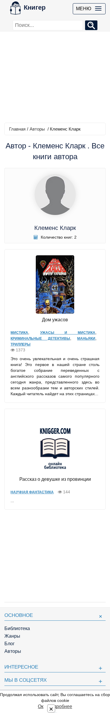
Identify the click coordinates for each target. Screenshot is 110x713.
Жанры (12, 636)
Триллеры (21, 344)
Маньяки (86, 338)
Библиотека (17, 628)
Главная (17, 128)
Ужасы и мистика (67, 333)
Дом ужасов (55, 319)
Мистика (19, 333)
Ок (40, 706)
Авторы (37, 128)
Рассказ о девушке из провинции (55, 479)
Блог (9, 643)
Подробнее (60, 706)
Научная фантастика (32, 492)
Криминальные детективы (40, 338)
